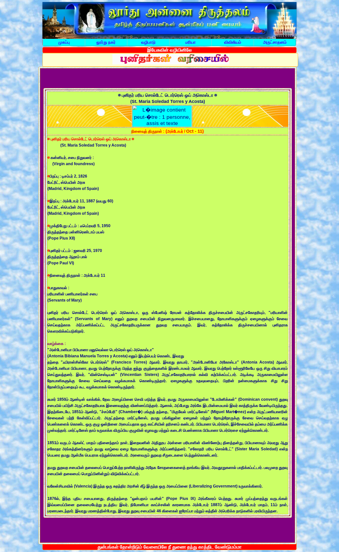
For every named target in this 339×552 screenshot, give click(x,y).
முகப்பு (64, 42)
